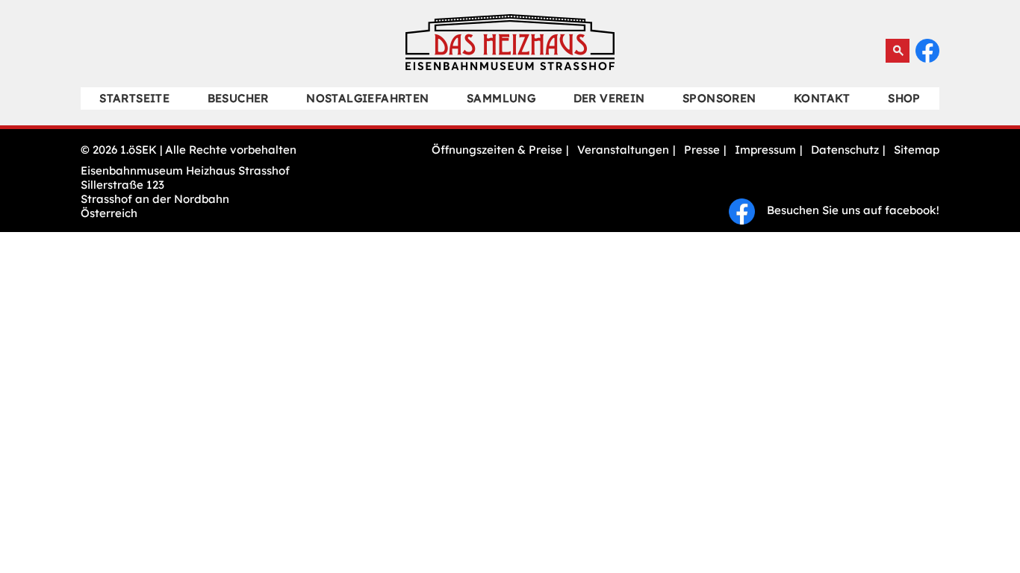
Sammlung (501, 98)
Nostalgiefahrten (367, 98)
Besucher (238, 98)
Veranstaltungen (623, 150)
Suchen (897, 51)
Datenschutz (845, 150)
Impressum (765, 150)
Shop (904, 98)
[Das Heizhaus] (510, 66)
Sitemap (916, 150)
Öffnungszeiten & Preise (497, 150)
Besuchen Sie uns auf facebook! (847, 210)
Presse (702, 150)
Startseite (134, 98)
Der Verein (609, 98)
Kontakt (822, 98)
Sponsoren (719, 98)
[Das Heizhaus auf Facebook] (927, 58)
